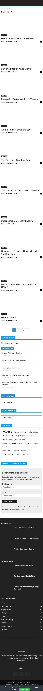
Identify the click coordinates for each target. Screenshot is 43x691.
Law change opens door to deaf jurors (15, 375)
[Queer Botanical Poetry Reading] (21, 208)
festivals (36, 443)
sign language (9, 454)
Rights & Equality (7, 619)
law (19, 447)
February (4, 35)
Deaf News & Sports (8, 606)
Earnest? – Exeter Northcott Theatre (19, 99)
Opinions (4, 629)
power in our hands (20, 450)
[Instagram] (21, 674)
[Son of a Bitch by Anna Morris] (21, 56)
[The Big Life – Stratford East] (21, 147)
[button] (40, 3)
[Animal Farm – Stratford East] (21, 117)
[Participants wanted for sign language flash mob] (6, 589)
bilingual (35, 432)
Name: (4, 492)
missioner (33, 447)
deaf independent (9, 443)
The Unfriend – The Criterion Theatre (20, 190)
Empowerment (6, 609)
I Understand (24, 689)
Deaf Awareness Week (17, 440)
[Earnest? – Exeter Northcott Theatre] (21, 86)
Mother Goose (8, 317)
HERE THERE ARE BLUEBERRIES (18, 38)
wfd (28, 454)
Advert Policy (31, 682)
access (7, 431)
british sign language (13, 435)
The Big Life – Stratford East (16, 160)
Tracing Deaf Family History (11, 368)
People (3, 623)
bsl (27, 436)
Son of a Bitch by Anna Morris (16, 69)
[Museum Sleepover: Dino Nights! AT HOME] (21, 272)
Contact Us (34, 685)
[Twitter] (27, 674)
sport (18, 454)
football (4, 447)
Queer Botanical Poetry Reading (17, 221)
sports (23, 454)
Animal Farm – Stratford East (16, 129)
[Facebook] (15, 674)
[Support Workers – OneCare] (6, 530)
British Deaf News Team (9, 41)
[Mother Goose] (21, 305)
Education (20, 443)
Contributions (10, 682)
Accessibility (8, 685)
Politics (10, 450)
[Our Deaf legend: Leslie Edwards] (6, 579)
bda (30, 432)
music (4, 450)
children (32, 436)
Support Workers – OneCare (12, 353)
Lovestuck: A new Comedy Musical (14, 360)
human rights (12, 447)
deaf (4, 439)
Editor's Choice (6, 626)
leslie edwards (25, 447)
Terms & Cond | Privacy (21, 685)
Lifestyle (4, 613)
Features (4, 616)
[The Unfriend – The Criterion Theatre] (21, 178)
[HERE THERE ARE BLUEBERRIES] (21, 25)
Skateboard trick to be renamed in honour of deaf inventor (19, 383)
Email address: (7, 484)
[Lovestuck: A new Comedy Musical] (6, 541)
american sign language (20, 432)
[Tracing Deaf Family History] (6, 552)
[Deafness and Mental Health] (6, 568)
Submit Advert (20, 682)
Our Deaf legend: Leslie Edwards (25, 576)
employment (28, 443)
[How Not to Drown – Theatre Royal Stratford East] (21, 238)
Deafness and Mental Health (24, 565)
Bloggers (4, 603)
